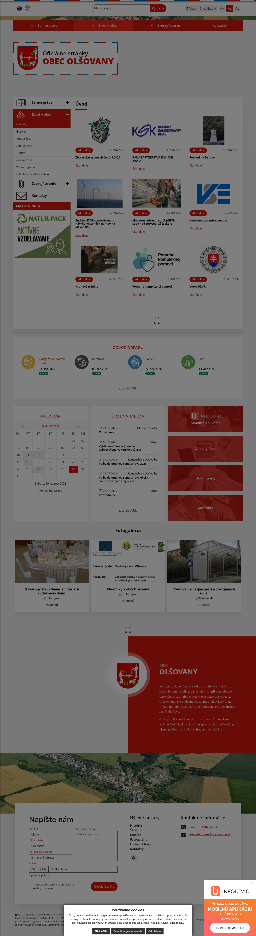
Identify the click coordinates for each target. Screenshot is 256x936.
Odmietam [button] (154, 931)
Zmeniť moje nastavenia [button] (128, 931)
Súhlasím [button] (101, 931)
